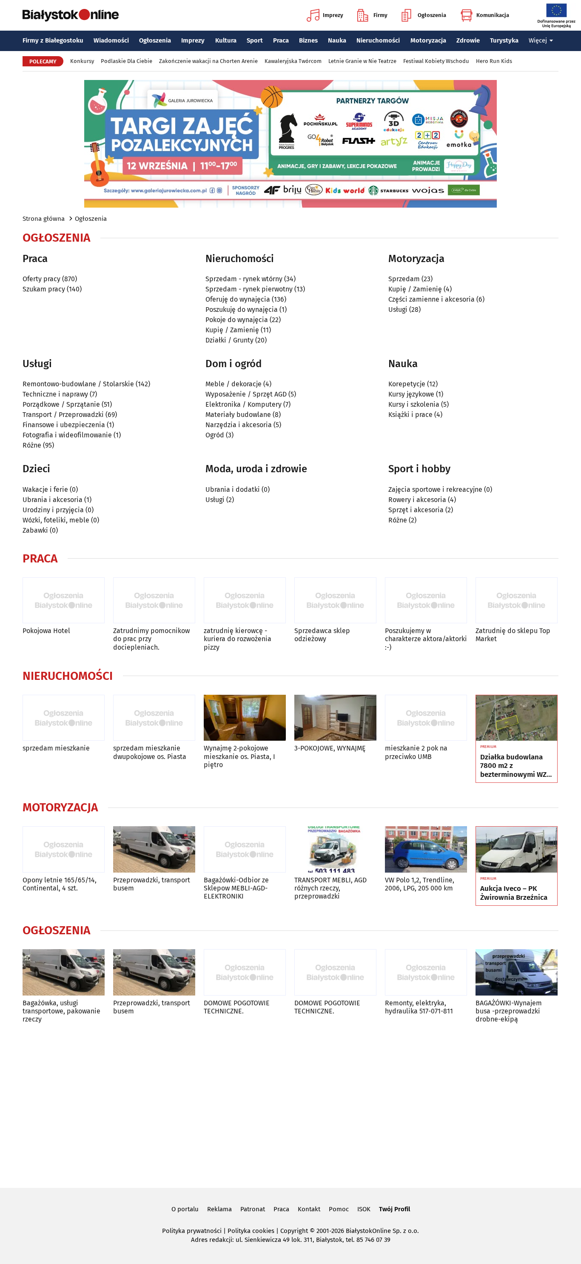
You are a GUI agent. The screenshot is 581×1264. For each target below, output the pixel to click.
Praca (281, 40)
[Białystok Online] (71, 15)
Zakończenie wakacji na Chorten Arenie (208, 61)
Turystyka (504, 40)
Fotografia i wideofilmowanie (67, 435)
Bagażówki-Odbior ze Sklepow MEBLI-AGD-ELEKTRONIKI (236, 888)
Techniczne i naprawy (55, 394)
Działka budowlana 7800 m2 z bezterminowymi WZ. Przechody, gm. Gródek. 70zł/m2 (514, 766)
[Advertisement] (290, 1104)
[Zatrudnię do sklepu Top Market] (517, 600)
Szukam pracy (44, 289)
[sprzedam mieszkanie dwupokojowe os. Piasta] (154, 718)
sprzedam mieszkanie (56, 748)
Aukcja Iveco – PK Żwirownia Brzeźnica (513, 893)
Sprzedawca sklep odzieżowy (322, 635)
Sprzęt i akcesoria (416, 510)
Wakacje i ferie (45, 489)
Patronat (252, 1209)
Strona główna (44, 219)
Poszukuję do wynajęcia (241, 309)
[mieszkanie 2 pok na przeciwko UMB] (426, 718)
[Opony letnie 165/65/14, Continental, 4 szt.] (64, 849)
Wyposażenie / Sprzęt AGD (246, 394)
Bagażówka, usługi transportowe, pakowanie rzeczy (61, 1011)
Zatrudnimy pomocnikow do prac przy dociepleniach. (151, 639)
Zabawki (35, 530)
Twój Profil (394, 1209)
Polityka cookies (251, 1231)
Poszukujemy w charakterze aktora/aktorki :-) (426, 639)
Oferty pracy (41, 279)
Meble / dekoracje (233, 384)
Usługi (397, 309)
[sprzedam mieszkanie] (64, 718)
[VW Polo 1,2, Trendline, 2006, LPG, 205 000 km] (426, 849)
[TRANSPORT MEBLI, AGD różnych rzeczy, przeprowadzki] (335, 849)
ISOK (363, 1209)
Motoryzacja (428, 40)
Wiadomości (111, 40)
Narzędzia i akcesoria (238, 425)
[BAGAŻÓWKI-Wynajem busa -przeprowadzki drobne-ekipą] (517, 972)
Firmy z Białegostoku (53, 40)
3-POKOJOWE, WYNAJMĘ (330, 748)
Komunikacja (492, 15)
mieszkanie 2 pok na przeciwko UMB (416, 752)
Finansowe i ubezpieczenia (64, 425)
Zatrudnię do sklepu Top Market (513, 635)
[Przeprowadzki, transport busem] (154, 849)
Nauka (337, 40)
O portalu (185, 1209)
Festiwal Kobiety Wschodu (436, 61)
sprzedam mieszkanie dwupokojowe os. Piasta (149, 752)
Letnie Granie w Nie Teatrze (362, 61)
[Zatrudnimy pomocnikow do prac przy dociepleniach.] (154, 600)
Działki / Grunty (229, 340)
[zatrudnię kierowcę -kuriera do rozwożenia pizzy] (245, 600)
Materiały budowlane (238, 415)
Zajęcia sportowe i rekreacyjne (435, 489)
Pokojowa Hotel (46, 631)
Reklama (219, 1209)
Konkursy (82, 61)
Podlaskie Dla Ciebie (126, 61)
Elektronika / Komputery (243, 404)
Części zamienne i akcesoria (431, 299)
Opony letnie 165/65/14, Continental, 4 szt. (60, 884)
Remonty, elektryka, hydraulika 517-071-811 (419, 1007)
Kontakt (309, 1209)
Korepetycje (406, 384)
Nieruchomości (378, 40)
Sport (255, 40)
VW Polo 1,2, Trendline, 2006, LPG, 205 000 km (419, 884)
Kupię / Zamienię (232, 330)
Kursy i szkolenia (413, 404)
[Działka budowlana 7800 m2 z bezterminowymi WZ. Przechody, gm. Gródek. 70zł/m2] (516, 718)
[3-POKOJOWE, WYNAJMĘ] (335, 718)
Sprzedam (404, 279)
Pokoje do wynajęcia (236, 320)
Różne (32, 445)
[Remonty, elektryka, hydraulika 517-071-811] (426, 972)
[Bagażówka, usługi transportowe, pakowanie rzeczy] (64, 972)
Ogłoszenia (432, 15)
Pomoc (339, 1209)
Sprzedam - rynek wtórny (243, 279)
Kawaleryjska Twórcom (293, 61)
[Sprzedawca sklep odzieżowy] (335, 600)
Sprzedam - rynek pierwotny (249, 289)
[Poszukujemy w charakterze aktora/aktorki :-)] (426, 600)
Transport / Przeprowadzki (63, 415)
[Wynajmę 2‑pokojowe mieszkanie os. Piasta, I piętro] (245, 718)
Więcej (538, 40)
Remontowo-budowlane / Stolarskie (78, 384)
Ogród (214, 435)
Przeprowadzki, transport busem (151, 884)
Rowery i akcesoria (417, 500)
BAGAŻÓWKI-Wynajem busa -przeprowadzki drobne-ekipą (509, 1011)
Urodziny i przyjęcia (53, 510)
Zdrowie (468, 40)
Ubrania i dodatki (232, 489)
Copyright (294, 1231)
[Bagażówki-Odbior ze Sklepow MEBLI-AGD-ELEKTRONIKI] (245, 849)
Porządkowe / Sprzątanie (61, 404)
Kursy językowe (411, 394)
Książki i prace (410, 415)
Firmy (380, 15)
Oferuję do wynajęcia (237, 299)
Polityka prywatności (192, 1231)
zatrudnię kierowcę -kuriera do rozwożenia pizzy (237, 639)
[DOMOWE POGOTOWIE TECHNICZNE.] (245, 972)
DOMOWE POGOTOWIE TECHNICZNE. (237, 1007)
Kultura (225, 40)
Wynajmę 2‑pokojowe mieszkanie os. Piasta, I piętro (239, 756)
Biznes (308, 40)
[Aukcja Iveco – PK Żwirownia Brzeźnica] (516, 850)
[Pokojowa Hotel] (64, 600)
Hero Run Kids (494, 61)
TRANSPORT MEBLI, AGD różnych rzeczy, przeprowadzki (330, 888)
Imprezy (333, 15)
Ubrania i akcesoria (53, 500)
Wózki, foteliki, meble (56, 520)
